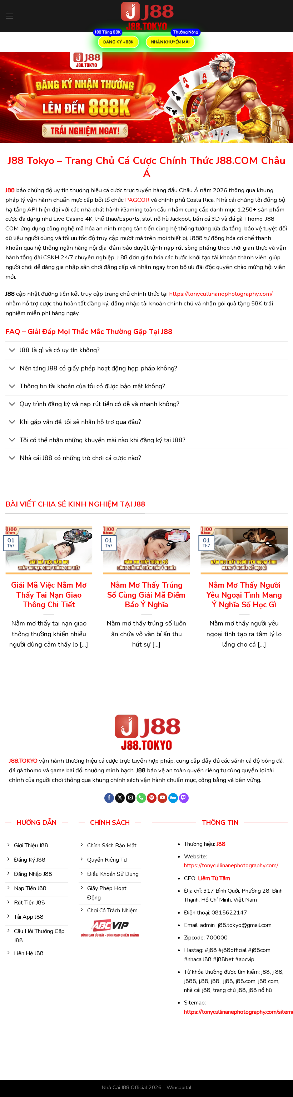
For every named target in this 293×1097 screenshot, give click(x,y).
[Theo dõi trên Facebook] (109, 798)
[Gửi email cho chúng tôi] (130, 798)
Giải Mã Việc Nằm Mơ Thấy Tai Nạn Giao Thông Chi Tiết (48, 595)
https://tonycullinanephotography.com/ (221, 294)
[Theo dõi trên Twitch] (184, 798)
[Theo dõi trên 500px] (173, 798)
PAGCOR (137, 200)
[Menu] (9, 16)
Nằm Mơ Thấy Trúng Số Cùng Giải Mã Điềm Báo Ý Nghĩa (146, 595)
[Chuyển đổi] (12, 351)
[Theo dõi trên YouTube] (162, 798)
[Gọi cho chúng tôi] (141, 798)
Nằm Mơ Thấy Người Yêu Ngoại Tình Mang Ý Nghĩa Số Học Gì (244, 595)
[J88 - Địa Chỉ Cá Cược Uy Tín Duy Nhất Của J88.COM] (146, 16)
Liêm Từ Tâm (214, 878)
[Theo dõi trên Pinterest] (152, 798)
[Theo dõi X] (120, 798)
